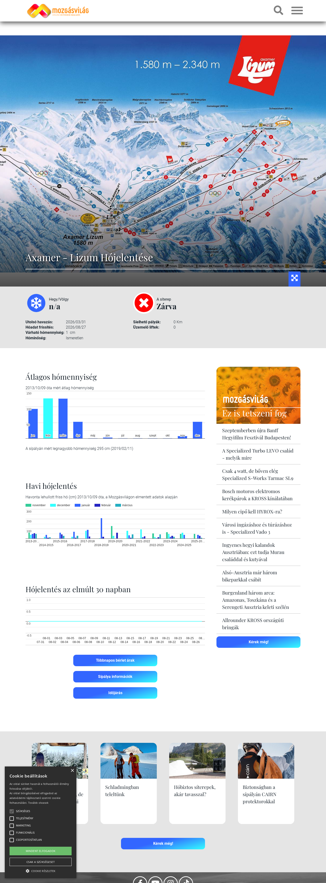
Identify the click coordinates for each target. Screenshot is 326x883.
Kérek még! (258, 642)
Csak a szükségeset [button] (40, 862)
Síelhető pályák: (147, 322)
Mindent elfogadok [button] (41, 851)
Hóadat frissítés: (40, 327)
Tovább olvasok (38, 802)
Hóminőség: (36, 338)
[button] (41, 870)
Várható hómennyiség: (45, 332)
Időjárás (115, 693)
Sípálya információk (115, 676)
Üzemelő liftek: (146, 327)
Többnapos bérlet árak (115, 660)
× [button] (72, 770)
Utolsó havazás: (39, 322)
